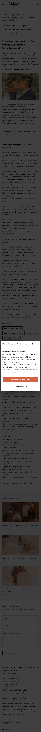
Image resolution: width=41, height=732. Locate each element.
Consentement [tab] (7, 344)
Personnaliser (19, 386)
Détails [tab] (19, 344)
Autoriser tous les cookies (20, 379)
